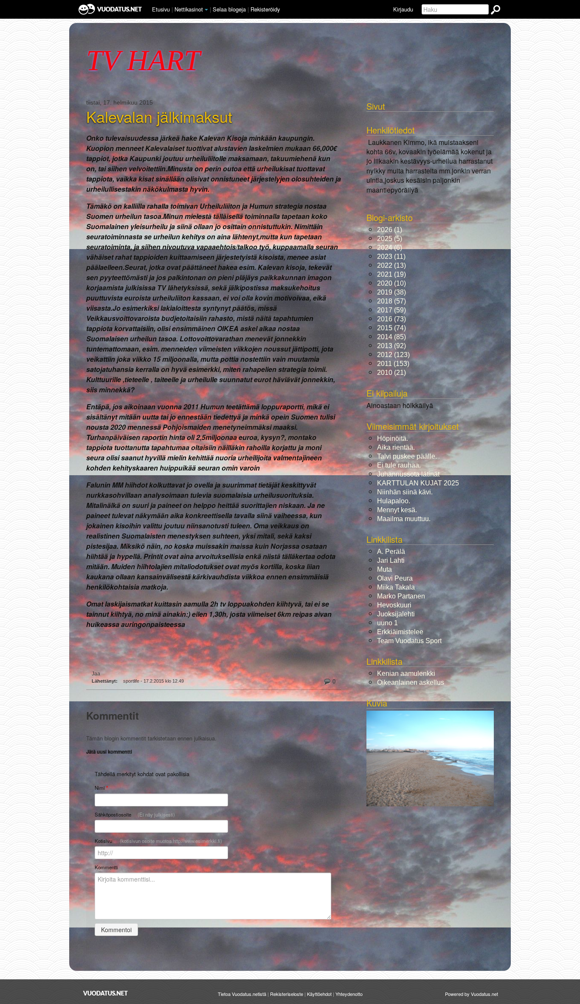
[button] (206, 10)
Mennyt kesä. (397, 509)
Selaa (229, 9)
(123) (393, 354)
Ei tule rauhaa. (399, 465)
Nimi (101, 787)
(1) (389, 229)
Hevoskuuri (394, 605)
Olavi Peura (395, 578)
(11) (391, 256)
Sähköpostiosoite (135, 814)
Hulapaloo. (393, 501)
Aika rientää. (396, 447)
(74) (391, 328)
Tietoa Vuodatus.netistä (242, 993)
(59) (391, 310)
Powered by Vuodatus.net (471, 993)
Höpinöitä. (392, 438)
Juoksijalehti (396, 614)
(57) (391, 301)
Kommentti (106, 867)
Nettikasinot (189, 9)
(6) (389, 247)
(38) (391, 292)
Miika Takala (396, 587)
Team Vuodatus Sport (409, 640)
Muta (384, 569)
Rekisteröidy (265, 9)
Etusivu (161, 9)
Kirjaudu (403, 9)
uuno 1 (387, 623)
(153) (393, 363)
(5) (389, 238)
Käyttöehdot (319, 993)
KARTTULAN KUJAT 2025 (418, 483)
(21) (391, 372)
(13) (391, 265)
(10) (391, 283)
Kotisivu (158, 840)
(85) (391, 336)
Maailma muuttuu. (404, 518)
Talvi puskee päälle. (407, 456)
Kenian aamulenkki (406, 673)
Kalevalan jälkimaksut (159, 116)
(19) (391, 274)
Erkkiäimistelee (400, 631)
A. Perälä (391, 551)
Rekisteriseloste (286, 993)
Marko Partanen (401, 596)
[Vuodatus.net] (106, 993)
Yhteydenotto (349, 993)
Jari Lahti (391, 560)
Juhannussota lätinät (408, 474)
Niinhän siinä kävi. (405, 492)
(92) (391, 345)
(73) (391, 319)
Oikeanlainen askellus (410, 682)
